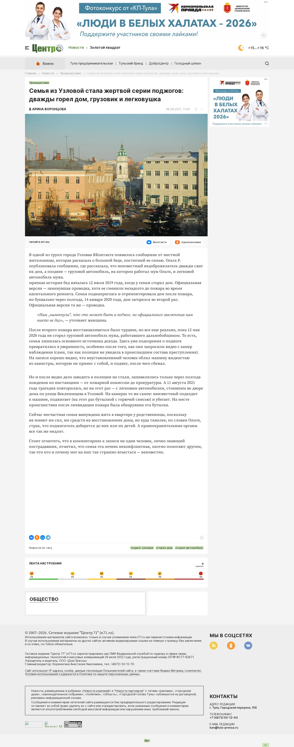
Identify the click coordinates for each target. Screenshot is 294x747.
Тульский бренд (131, 63)
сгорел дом (164, 547)
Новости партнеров (129, 690)
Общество (44, 599)
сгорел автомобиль (189, 547)
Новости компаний (96, 690)
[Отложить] (196, 109)
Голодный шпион (187, 63)
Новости (76, 47)
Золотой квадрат (105, 47)
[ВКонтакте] (31, 537)
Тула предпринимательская (91, 63)
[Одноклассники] (37, 537)
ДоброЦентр (159, 63)
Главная (30, 73)
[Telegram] (48, 537)
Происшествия (70, 73)
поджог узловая (142, 547)
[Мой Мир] (42, 537)
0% (31, 577)
